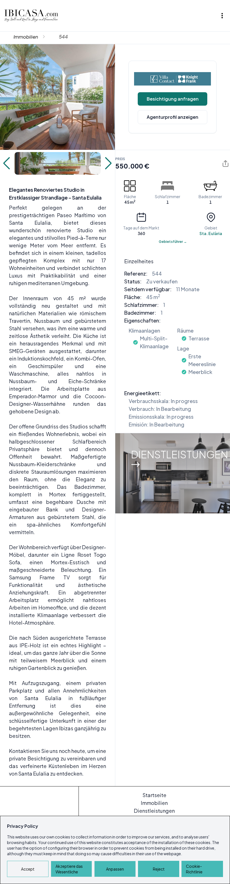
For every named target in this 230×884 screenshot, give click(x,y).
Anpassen (115, 868)
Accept (27, 868)
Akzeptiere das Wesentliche (69, 869)
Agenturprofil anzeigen (172, 117)
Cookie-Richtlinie (194, 869)
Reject (159, 868)
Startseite (154, 795)
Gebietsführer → (173, 242)
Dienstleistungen (154, 810)
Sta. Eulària (210, 233)
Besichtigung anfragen (173, 99)
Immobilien (25, 36)
